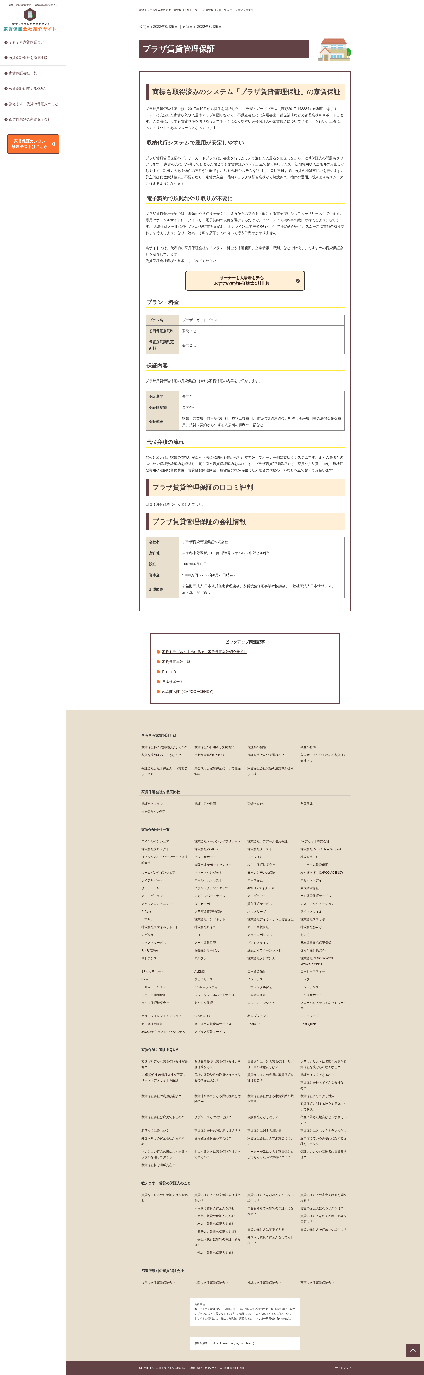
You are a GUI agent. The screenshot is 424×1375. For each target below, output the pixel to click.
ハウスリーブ (18, 272)
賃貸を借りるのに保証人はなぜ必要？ (164, 1197)
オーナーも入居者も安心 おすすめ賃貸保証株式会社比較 (242, 281)
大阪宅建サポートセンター (212, 865)
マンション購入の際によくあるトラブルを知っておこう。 (35, 247)
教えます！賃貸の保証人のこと (33, 104)
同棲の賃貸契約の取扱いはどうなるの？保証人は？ (217, 1077)
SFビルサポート (20, 463)
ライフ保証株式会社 (23, 577)
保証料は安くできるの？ (317, 1075)
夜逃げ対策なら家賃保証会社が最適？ (164, 1064)
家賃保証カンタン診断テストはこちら (30, 144)
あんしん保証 (18, 584)
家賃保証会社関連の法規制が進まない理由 (270, 771)
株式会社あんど (19, 336)
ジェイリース (18, 499)
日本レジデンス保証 (23, 130)
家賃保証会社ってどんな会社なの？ (322, 1085)
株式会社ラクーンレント (26, 415)
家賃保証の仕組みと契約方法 (214, 747)
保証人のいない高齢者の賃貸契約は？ (35, 282)
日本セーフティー (21, 484)
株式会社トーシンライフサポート (217, 841)
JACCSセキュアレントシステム (31, 662)
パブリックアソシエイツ (26, 180)
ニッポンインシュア (23, 591)
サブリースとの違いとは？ (27, 160)
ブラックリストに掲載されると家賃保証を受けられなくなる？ (323, 1064)
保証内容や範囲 (205, 804)
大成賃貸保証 (18, 194)
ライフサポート (152, 880)
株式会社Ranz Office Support (320, 849)
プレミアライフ (19, 386)
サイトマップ (343, 1367)
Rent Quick (16, 655)
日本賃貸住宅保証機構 (24, 393)
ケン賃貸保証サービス (24, 222)
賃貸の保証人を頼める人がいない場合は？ (270, 1197)
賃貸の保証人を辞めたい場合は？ (32, 131)
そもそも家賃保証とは (26, 42)
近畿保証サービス (21, 408)
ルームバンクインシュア (158, 872)
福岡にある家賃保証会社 (158, 1282)
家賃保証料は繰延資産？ (26, 289)
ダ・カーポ (16, 237)
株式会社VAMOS (206, 849)
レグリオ (15, 344)
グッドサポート (205, 857)
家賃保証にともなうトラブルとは (32, 203)
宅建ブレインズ (19, 620)
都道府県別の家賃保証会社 (30, 119)
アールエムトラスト (208, 880)
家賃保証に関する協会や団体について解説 (323, 1106)
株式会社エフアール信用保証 (267, 841)
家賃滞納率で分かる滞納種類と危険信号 (217, 1098)
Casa (12, 491)
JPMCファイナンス (22, 187)
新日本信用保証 (19, 634)
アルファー (16, 436)
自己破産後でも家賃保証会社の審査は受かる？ (217, 1064)
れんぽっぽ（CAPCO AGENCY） (189, 692)
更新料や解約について (209, 755)
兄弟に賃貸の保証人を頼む (216, 1216)
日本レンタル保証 (21, 534)
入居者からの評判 (153, 811)
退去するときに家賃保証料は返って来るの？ (35, 259)
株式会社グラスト (259, 849)
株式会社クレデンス (23, 443)
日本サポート (18, 286)
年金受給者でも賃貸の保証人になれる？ (270, 1210)
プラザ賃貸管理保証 (23, 265)
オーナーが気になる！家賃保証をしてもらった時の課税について (35, 272)
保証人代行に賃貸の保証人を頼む (218, 1242)
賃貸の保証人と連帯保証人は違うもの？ (217, 1197)
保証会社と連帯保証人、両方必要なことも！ (164, 771)
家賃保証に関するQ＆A (27, 88)
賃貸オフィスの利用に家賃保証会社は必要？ (270, 1077)
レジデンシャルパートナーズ (29, 556)
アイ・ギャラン (19, 201)
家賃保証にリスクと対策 (26, 133)
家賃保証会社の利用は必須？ (161, 1096)
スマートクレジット (208, 872)
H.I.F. (12, 351)
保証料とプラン (152, 804)
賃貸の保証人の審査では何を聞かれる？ (323, 1197)
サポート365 (17, 173)
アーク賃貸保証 (19, 379)
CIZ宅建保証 (17, 613)
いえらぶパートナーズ (24, 208)
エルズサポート (19, 570)
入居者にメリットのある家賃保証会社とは (323, 757)
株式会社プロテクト (155, 849)
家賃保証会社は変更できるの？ (163, 1117)
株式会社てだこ (311, 857)
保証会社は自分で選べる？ (265, 755)
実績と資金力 (256, 804)
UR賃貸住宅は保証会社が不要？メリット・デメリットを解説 (165, 1077)
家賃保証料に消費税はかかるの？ (164, 747)
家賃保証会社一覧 (23, 73)
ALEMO (14, 470)
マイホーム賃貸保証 (314, 865)
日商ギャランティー (23, 520)
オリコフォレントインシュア (29, 605)
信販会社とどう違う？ (24, 167)
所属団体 (306, 804)
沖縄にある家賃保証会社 (264, 1282)
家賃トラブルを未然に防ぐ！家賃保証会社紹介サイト (33, 5)
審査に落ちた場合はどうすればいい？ (35, 174)
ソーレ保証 (255, 857)
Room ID (15, 648)
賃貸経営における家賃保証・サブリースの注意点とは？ (270, 1064)
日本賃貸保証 (18, 477)
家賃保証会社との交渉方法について (33, 224)
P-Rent (14, 258)
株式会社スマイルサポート (27, 315)
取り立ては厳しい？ (23, 182)
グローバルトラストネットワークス (33, 598)
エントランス (18, 541)
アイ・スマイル (19, 279)
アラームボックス (21, 358)
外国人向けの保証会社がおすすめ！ (33, 210)
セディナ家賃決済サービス (27, 641)
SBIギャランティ (20, 527)
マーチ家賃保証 (19, 329)
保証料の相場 (256, 747)
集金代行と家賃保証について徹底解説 (217, 771)
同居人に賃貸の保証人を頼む (217, 1231)
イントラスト (18, 506)
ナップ (13, 513)
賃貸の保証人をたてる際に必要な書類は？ (323, 1218)
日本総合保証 (18, 563)
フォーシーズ (18, 627)
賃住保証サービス (21, 244)
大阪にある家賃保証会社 (211, 1282)
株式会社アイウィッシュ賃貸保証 (32, 301)
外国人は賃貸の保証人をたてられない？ (270, 1239)
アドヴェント (18, 215)
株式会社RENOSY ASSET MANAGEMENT (27, 453)
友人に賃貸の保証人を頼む (216, 1223)
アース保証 (16, 158)
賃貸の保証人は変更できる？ (267, 1229)
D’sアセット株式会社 (314, 841)
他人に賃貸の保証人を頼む (216, 1252)
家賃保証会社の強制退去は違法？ (32, 189)
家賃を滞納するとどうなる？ (161, 755)
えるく (13, 365)
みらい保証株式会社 (261, 865)
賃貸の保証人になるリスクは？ (322, 1208)
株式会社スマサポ (21, 308)
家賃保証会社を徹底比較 (28, 58)
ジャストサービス (21, 372)
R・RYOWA (17, 400)
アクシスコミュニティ (24, 230)
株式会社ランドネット (24, 294)
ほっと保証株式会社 (23, 422)
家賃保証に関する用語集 (26, 196)
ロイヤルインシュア (155, 841)
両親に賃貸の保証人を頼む (216, 1208)
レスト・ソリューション (26, 251)
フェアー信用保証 (21, 548)
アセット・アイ (19, 165)
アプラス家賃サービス (24, 669)
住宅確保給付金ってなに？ (27, 217)
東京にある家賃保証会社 (317, 1282)
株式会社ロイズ (19, 322)
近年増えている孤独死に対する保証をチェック (35, 234)
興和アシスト (18, 429)
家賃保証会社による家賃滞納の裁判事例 (270, 1098)
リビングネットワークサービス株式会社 (164, 859)
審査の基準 (308, 747)
